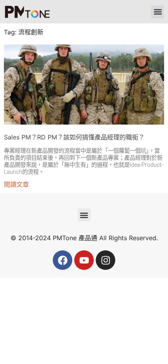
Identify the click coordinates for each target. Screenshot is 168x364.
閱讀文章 (16, 184)
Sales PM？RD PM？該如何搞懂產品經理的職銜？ (74, 137)
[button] (157, 11)
